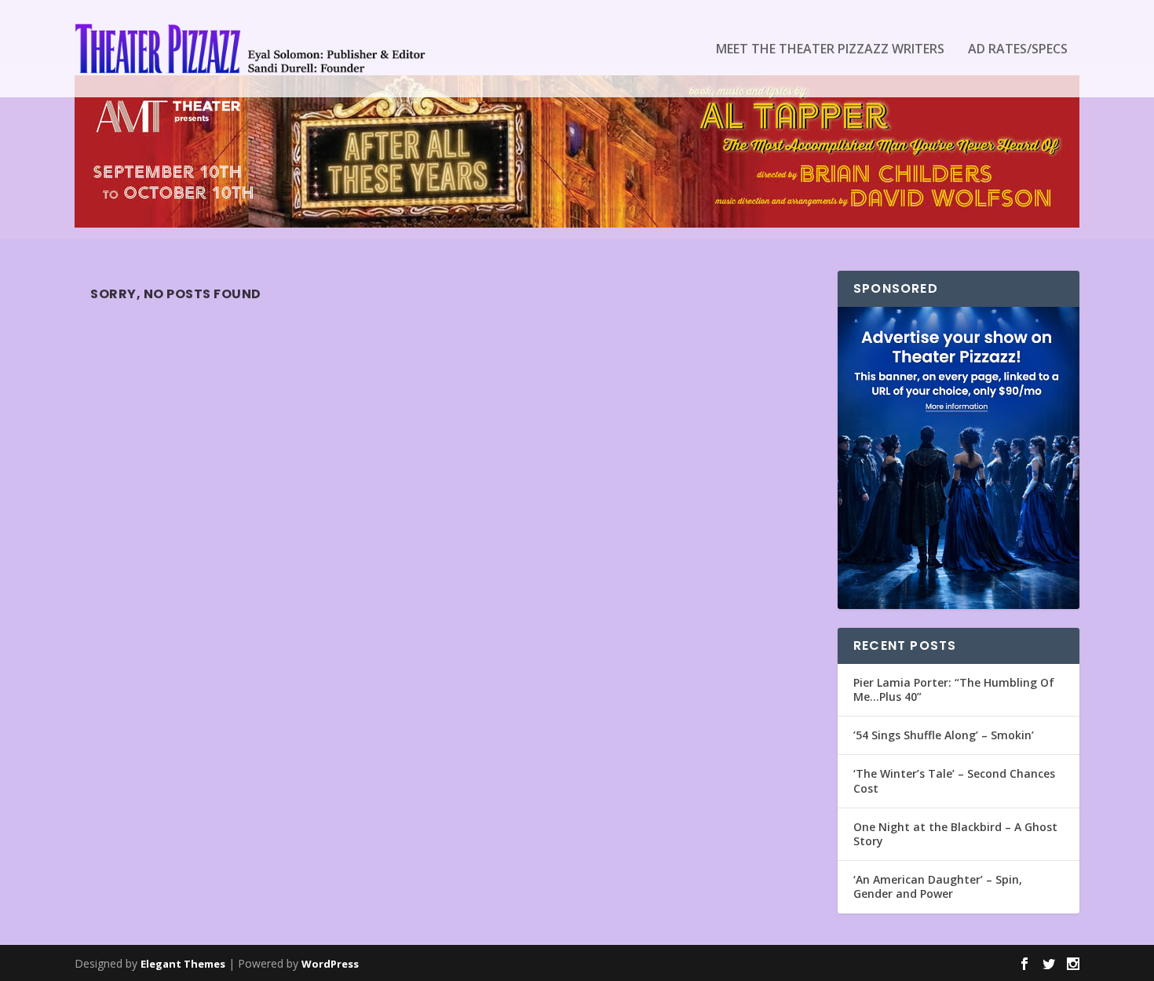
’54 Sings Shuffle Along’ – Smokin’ (943, 735)
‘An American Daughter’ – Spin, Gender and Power (937, 886)
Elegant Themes (183, 964)
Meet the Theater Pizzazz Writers (830, 49)
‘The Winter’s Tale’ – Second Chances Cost (954, 780)
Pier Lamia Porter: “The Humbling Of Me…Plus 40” (953, 689)
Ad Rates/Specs (1018, 49)
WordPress (330, 964)
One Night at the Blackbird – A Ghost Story (955, 833)
